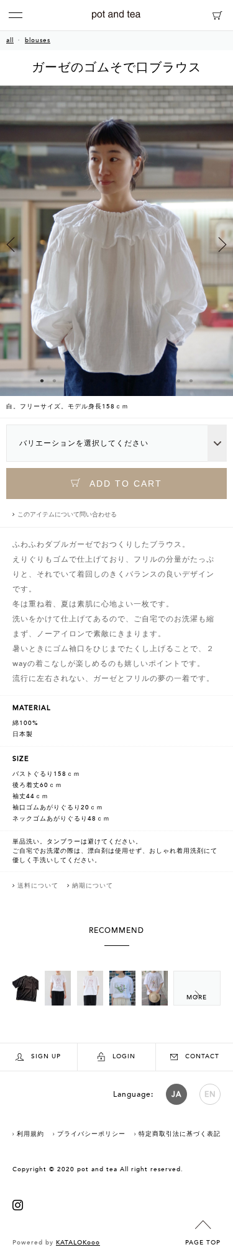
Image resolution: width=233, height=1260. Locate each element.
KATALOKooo (78, 1242)
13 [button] (191, 380)
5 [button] (92, 380)
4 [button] (79, 380)
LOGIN (123, 1056)
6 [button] (104, 380)
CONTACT (202, 1056)
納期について (92, 885)
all (10, 40)
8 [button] (129, 380)
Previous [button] (10, 244)
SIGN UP (46, 1056)
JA (176, 1094)
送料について (37, 885)
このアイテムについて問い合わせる (67, 514)
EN (210, 1094)
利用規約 (30, 1134)
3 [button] (67, 380)
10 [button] (154, 380)
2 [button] (54, 380)
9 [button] (141, 380)
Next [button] (222, 244)
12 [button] (179, 380)
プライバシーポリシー (91, 1134)
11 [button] (166, 380)
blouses (37, 40)
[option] (116, 252)
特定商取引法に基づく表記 (180, 1134)
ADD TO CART (124, 483)
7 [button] (117, 380)
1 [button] (42, 380)
